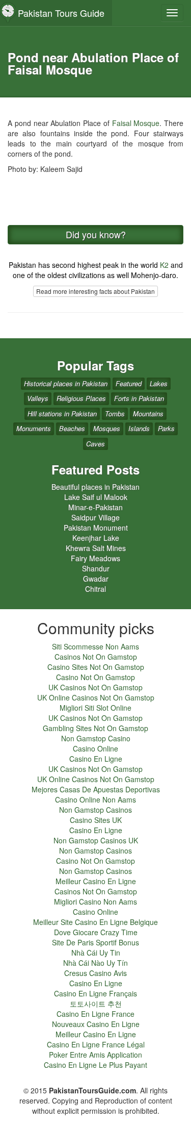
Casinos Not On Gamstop (95, 657)
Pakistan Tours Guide (61, 12)
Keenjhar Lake (95, 538)
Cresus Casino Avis (95, 973)
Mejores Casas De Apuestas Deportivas (96, 789)
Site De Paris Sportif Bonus (95, 942)
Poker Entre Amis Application (95, 1054)
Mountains (148, 413)
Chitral (95, 589)
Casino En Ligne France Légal (96, 1044)
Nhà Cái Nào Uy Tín (95, 963)
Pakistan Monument (96, 527)
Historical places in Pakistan (65, 383)
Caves (95, 443)
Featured (129, 383)
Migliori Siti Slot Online (95, 708)
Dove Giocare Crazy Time (96, 932)
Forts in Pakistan (139, 398)
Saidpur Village (95, 517)
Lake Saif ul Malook (95, 497)
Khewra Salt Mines (96, 548)
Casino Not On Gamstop (95, 677)
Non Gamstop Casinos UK (95, 840)
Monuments (33, 428)
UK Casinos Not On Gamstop (95, 687)
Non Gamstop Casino (95, 738)
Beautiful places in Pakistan (95, 487)
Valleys (37, 398)
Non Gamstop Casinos (95, 810)
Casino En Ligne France (95, 1014)
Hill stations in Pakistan (62, 413)
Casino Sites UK (96, 820)
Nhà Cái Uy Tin (95, 952)
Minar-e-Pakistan (95, 507)
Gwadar (95, 578)
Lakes (159, 383)
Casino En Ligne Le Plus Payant (95, 1065)
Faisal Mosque (136, 123)
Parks (166, 428)
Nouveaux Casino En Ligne (96, 1024)
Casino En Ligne (95, 759)
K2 (164, 265)
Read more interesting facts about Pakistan (95, 291)
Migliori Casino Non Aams (95, 901)
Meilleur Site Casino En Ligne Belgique (95, 922)
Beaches (72, 428)
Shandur (96, 568)
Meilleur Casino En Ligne (96, 881)
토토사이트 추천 (96, 1003)
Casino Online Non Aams (95, 799)
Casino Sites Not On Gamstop (95, 667)
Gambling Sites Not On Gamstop (95, 728)
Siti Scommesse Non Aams (95, 646)
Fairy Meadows (95, 558)
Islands (139, 428)
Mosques (106, 428)
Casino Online (95, 748)
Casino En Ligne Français (95, 993)
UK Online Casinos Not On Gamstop (95, 697)
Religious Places (81, 398)
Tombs (115, 413)
